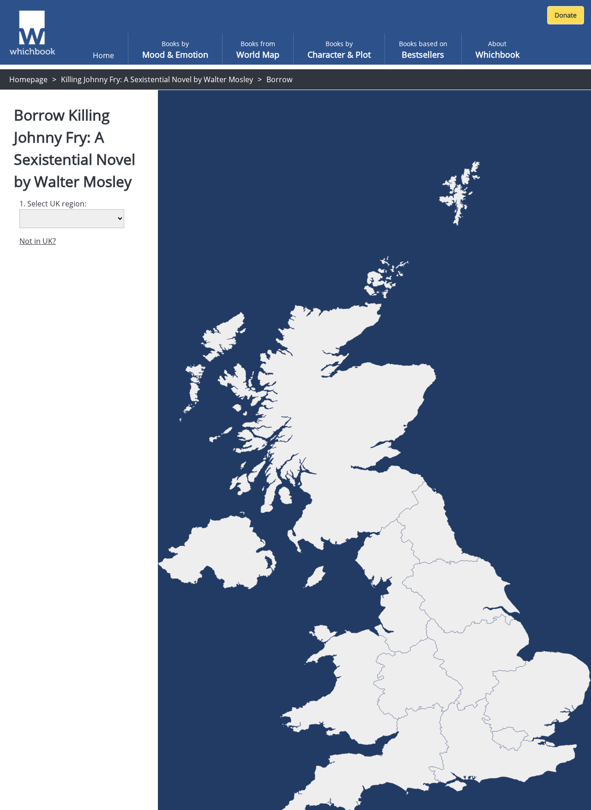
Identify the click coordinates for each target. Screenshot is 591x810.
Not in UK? (37, 241)
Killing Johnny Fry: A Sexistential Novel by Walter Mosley (157, 79)
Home (103, 55)
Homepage (28, 79)
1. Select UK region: (52, 204)
